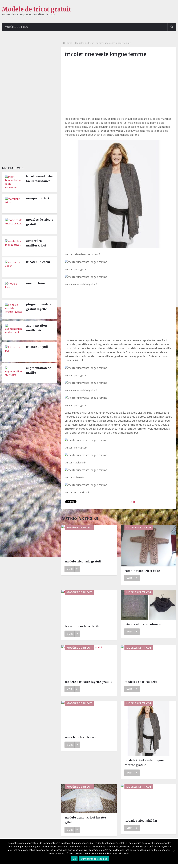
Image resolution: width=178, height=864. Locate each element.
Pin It (132, 502)
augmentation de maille (38, 370)
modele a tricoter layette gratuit (88, 682)
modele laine (36, 283)
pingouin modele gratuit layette (38, 307)
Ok (74, 858)
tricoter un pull (37, 346)
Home (69, 42)
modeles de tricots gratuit (39, 222)
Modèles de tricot (17, 26)
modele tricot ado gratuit (83, 561)
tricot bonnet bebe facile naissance (39, 179)
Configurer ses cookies (94, 858)
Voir (70, 568)
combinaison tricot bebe (142, 571)
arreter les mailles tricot (36, 243)
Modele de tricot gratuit (36, 9)
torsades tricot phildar (140, 820)
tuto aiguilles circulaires (142, 624)
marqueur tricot (37, 198)
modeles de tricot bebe (140, 682)
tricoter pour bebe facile (82, 626)
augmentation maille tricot (36, 328)
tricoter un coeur (38, 262)
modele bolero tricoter (81, 737)
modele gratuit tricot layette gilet (85, 820)
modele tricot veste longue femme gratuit (144, 763)
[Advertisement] (119, 85)
